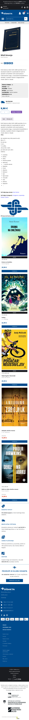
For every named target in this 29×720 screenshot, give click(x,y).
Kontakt (4, 641)
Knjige (4, 625)
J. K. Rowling (5, 319)
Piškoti (14, 677)
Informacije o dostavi (8, 654)
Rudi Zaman (4, 57)
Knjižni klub (5, 634)
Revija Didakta (7, 629)
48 (12, 84)
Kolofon (14, 675)
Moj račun (5, 658)
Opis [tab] (4, 119)
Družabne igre (7, 627)
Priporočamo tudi (7, 216)
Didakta (10, 88)
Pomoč (4, 636)
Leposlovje (21, 195)
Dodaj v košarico (16, 112)
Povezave (5, 645)
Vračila (4, 656)
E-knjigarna (14, 22)
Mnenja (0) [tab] (9, 119)
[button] (27, 13)
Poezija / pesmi (5, 197)
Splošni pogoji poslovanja (6, 651)
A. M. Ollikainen (6, 432)
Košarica (5, 661)
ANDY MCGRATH (6, 377)
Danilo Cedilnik (13, 92)
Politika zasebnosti (14, 673)
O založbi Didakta (7, 643)
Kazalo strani (6, 638)
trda (8, 86)
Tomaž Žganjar (5, 263)
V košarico (14, 271)
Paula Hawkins (5, 491)
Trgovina (7, 22)
